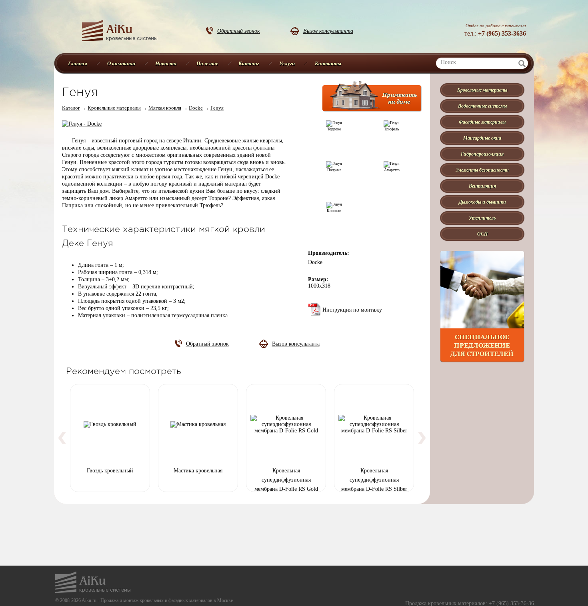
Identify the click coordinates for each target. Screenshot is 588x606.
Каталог (248, 63)
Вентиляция (482, 185)
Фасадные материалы (482, 121)
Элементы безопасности (482, 169)
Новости (165, 63)
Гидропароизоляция (482, 153)
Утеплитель (482, 217)
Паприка (334, 170)
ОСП (482, 233)
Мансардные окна (482, 137)
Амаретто (392, 170)
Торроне (334, 129)
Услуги (287, 63)
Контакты (328, 63)
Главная (77, 63)
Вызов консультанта (328, 30)
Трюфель (391, 129)
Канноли (334, 210)
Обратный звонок (238, 30)
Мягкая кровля (164, 108)
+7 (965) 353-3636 (502, 33)
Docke (196, 108)
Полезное (207, 63)
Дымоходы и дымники (482, 201)
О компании (121, 63)
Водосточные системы (482, 105)
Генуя (217, 108)
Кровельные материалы (114, 108)
